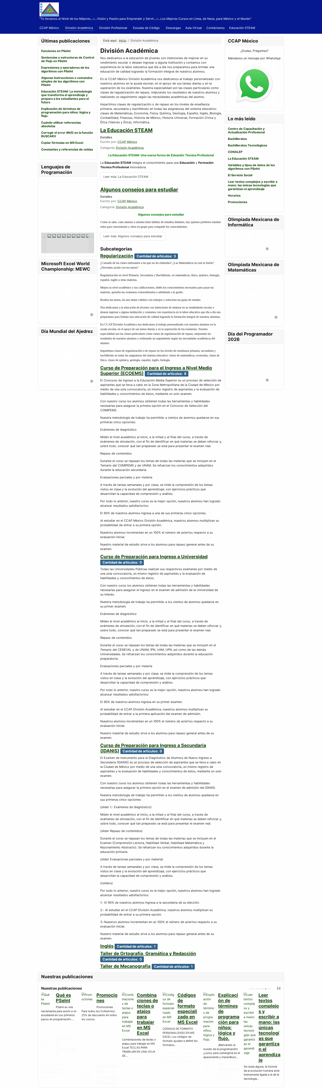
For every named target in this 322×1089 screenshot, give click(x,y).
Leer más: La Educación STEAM (125, 176)
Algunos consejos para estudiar (139, 190)
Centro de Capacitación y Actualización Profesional (246, 130)
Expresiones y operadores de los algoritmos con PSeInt (65, 69)
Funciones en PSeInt (56, 51)
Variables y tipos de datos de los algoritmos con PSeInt (251, 166)
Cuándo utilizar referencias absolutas (61, 124)
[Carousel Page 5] (259, 988)
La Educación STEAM (126, 130)
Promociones (237, 202)
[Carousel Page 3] (254, 988)
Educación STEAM (242, 28)
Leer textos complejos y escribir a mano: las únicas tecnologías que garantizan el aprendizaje (252, 185)
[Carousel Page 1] (250, 988)
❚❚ (279, 988)
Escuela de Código (146, 28)
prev (274, 988)
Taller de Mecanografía (125, 966)
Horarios (234, 195)
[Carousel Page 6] (261, 988)
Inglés (106, 946)
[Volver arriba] (317, 1084)
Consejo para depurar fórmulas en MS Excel (228, 1008)
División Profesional (113, 28)
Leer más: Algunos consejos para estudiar (132, 236)
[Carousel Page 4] (256, 988)
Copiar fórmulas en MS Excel (62, 143)
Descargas (173, 28)
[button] (82, 206)
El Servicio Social (240, 175)
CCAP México (49, 28)
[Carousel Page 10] (270, 988)
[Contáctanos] (254, 84)
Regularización (116, 255)
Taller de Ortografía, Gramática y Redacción (148, 953)
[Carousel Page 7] (263, 988)
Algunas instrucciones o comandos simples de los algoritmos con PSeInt (66, 81)
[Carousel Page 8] (265, 988)
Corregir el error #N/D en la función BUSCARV (67, 134)
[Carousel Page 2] (252, 988)
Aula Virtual (193, 28)
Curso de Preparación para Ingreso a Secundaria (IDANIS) (153, 748)
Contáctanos (215, 28)
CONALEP (235, 152)
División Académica (79, 28)
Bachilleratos (237, 139)
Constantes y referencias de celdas (67, 149)
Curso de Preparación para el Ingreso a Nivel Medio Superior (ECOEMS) (156, 370)
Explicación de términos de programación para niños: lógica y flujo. (65, 112)
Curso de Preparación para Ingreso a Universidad (154, 556)
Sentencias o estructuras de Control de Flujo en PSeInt (67, 59)
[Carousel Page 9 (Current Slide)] (268, 988)
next (277, 988)
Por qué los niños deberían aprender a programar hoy (188, 1011)
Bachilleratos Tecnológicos (247, 145)
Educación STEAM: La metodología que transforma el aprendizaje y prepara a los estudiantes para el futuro (66, 97)
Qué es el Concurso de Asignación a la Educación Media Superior (148, 1014)
